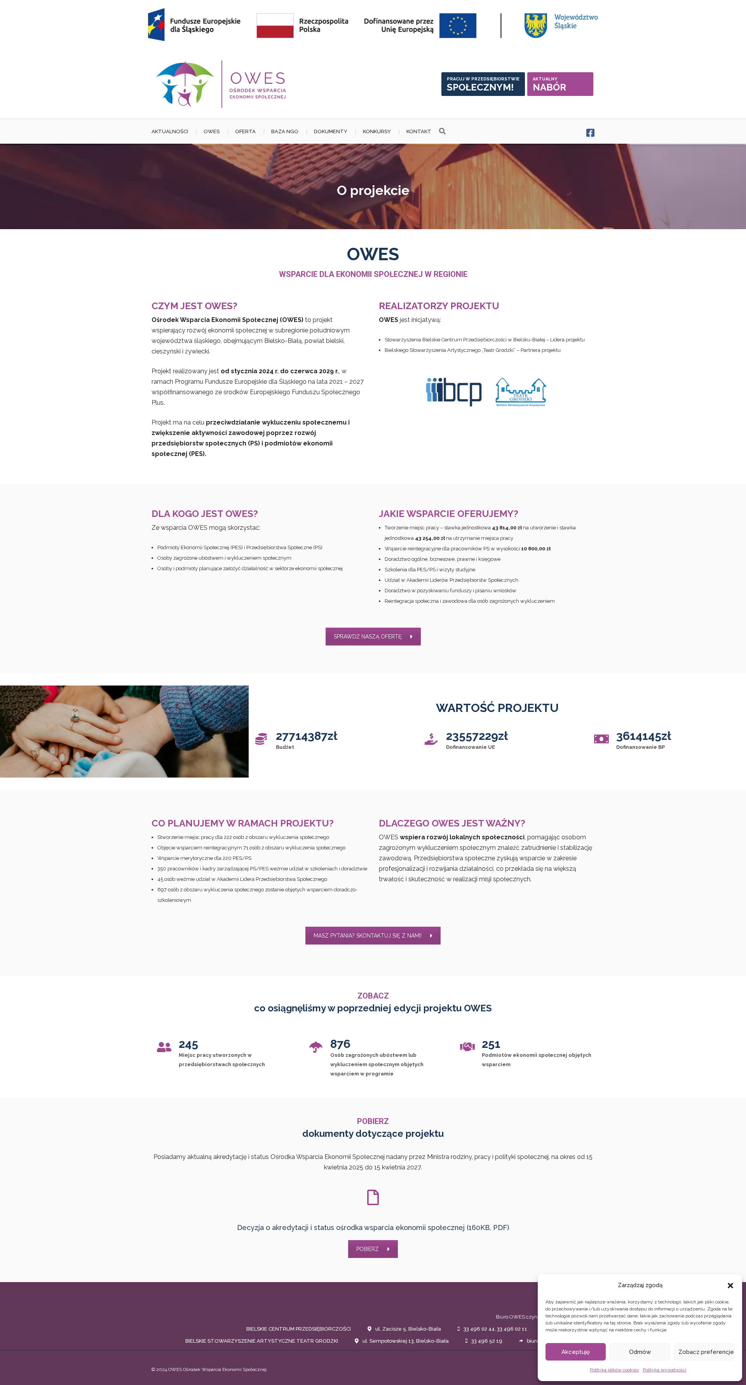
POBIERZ (367, 1249)
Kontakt (418, 131)
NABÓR (549, 85)
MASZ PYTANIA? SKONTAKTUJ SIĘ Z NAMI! (368, 936)
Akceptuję (575, 1351)
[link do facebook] (590, 133)
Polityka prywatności (664, 1370)
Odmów (640, 1351)
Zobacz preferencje (706, 1351)
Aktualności (170, 131)
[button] (730, 1285)
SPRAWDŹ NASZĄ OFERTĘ (368, 636)
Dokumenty (330, 131)
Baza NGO (284, 131)
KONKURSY (377, 131)
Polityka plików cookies (614, 1370)
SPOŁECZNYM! (483, 85)
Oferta (245, 131)
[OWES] (221, 84)
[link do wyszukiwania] (442, 132)
